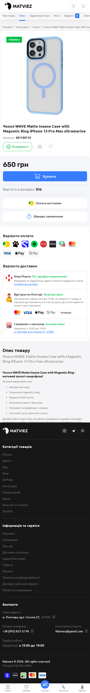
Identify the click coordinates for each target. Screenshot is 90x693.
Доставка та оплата (15, 552)
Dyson (7, 498)
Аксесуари (10, 486)
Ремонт (8, 571)
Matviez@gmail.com (69, 631)
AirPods (8, 479)
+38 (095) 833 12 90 (16, 631)
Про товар (9, 15)
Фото (57, 15)
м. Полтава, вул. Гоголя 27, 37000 (34, 331)
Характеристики (39, 15)
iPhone (7, 454)
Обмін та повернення (17, 590)
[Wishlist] (50, 146)
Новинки (9, 533)
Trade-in (8, 565)
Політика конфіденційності (21, 577)
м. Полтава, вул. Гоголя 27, (21, 617)
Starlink (8, 511)
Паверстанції (11, 492)
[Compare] (39, 146)
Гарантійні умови (14, 558)
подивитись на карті (26, 284)
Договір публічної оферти (20, 584)
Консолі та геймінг (15, 505)
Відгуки (71, 15)
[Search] (73, 6)
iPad (5, 473)
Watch (7, 461)
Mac (5, 467)
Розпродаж (10, 539)
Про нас (8, 546)
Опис (22, 15)
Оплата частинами (49, 203)
